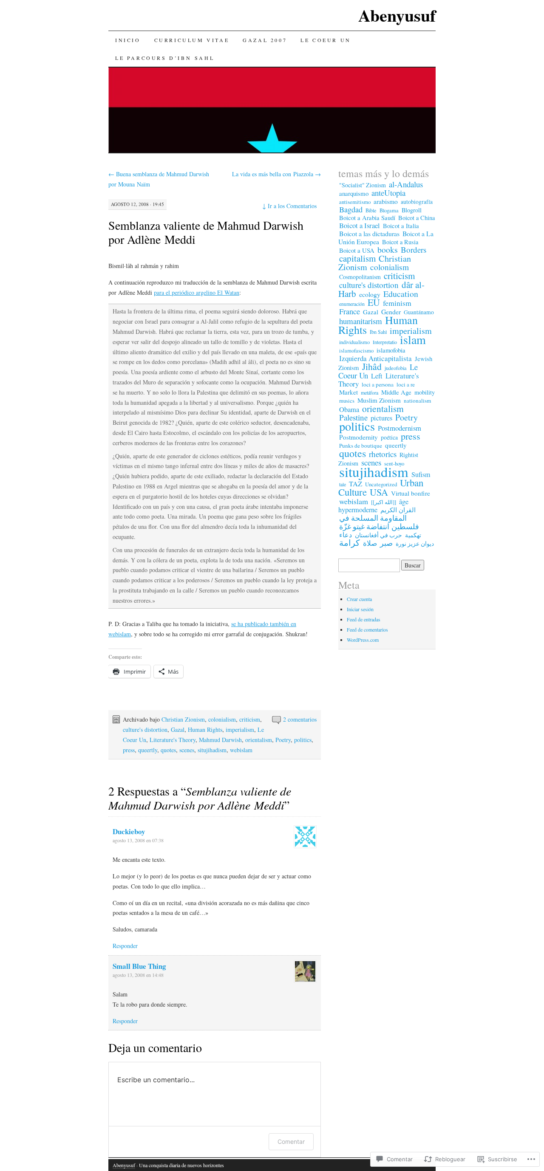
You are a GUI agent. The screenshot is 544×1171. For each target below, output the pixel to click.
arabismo (386, 201)
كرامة (349, 542)
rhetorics (383, 454)
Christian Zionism (183, 719)
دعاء (345, 534)
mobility (424, 392)
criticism (249, 719)
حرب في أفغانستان (378, 535)
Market (348, 392)
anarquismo (353, 193)
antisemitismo (355, 202)
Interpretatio (385, 342)
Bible (371, 210)
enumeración (352, 303)
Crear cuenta (359, 598)
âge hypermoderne (373, 505)
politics (303, 740)
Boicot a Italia (401, 226)
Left (376, 376)
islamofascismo (356, 350)
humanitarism (360, 321)
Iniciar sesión (360, 609)
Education (400, 293)
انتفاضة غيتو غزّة (364, 526)
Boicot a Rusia (400, 242)
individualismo (354, 342)
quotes (168, 750)
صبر (386, 543)
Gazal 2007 (265, 40)
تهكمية (413, 535)
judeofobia (396, 367)
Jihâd (372, 366)
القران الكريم (398, 509)
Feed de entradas (363, 619)
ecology (369, 294)
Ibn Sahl (378, 331)
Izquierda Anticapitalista (375, 358)
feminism (397, 303)
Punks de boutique (360, 445)
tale (342, 484)
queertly (147, 750)
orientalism (258, 740)
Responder (125, 946)
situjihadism (212, 750)
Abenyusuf (397, 15)
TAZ (355, 483)
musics (346, 400)
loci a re (406, 384)
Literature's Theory (173, 740)
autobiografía (417, 202)
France (349, 311)
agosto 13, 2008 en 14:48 (138, 974)
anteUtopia (388, 192)
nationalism (417, 400)
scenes (186, 750)
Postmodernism (399, 428)
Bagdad (351, 209)
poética (389, 437)
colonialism (222, 719)
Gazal (177, 729)
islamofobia (391, 350)
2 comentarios (300, 719)
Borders (413, 249)
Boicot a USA (356, 250)
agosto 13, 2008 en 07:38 (138, 840)
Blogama (389, 210)
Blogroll (412, 210)
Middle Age (396, 392)
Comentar (291, 1141)
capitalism (357, 258)
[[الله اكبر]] (383, 502)
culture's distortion (145, 729)
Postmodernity (358, 437)
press (129, 750)
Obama (349, 409)
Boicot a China (416, 218)
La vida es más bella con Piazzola (276, 174)
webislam (241, 750)
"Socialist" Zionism (362, 185)
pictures (381, 418)
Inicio (128, 40)
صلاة (370, 543)
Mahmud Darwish (220, 740)
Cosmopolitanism (360, 277)
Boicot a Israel (359, 225)
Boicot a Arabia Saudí (367, 218)
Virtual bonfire (410, 493)
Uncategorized (381, 484)
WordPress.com (363, 639)
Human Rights (205, 729)
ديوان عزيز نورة (415, 543)
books (387, 249)
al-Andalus (406, 184)
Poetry (283, 740)
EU (374, 302)
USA (379, 492)
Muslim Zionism (379, 400)
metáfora (369, 392)
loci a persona (378, 384)
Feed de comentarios (367, 629)
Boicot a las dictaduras (369, 233)
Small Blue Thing (139, 966)
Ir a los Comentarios (289, 206)
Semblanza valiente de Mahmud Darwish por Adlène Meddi (205, 232)
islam (413, 339)
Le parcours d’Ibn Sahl (164, 57)
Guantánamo (419, 312)
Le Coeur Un (325, 40)
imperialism (240, 729)
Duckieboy (129, 831)
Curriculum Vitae (192, 40)
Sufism (420, 474)
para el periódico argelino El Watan (196, 292)
